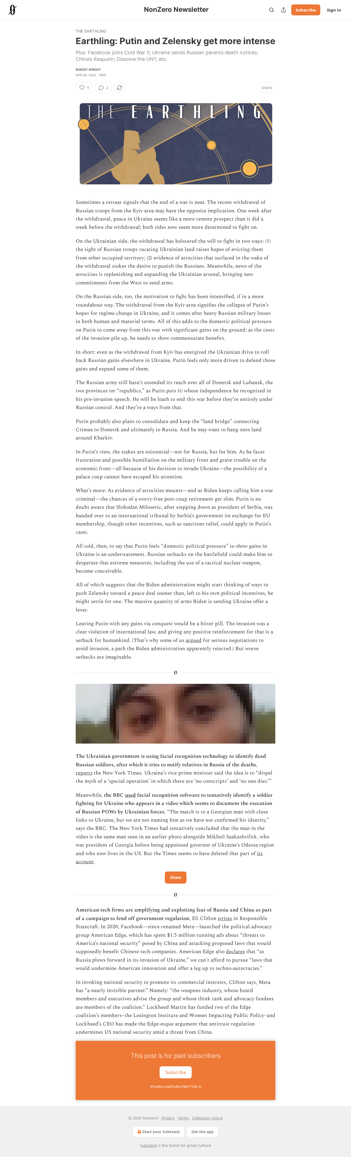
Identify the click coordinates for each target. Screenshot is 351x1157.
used (130, 795)
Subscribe (306, 10)
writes (225, 918)
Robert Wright (88, 70)
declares (235, 952)
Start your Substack (161, 1131)
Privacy (168, 1118)
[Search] (271, 9)
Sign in (334, 10)
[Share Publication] (283, 9)
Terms (183, 1118)
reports (84, 773)
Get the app (202, 1131)
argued (194, 640)
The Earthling (91, 31)
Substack (148, 1145)
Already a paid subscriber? (175, 1086)
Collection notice (207, 1118)
